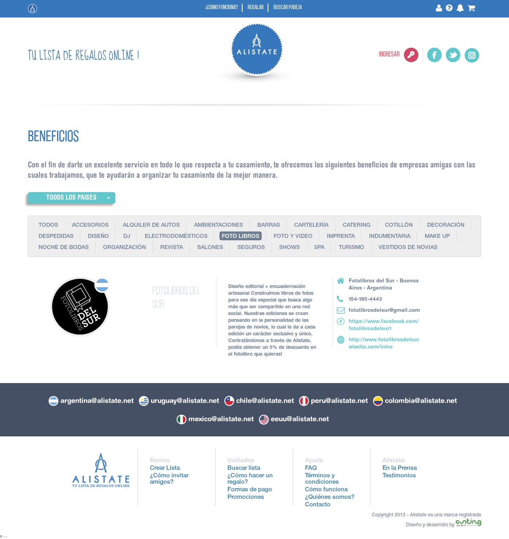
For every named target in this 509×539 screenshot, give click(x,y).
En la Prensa (400, 468)
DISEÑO (98, 236)
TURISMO (351, 248)
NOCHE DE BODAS (64, 248)
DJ (126, 236)
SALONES (210, 248)
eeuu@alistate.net (300, 419)
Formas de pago (249, 490)
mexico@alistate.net (221, 419)
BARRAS (268, 225)
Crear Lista (165, 468)
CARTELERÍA (311, 225)
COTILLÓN (399, 225)
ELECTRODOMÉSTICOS (176, 236)
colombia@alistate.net (421, 401)
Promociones (245, 497)
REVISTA (171, 248)
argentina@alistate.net (97, 401)
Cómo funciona (326, 490)
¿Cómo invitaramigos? (169, 479)
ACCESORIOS (90, 225)
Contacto (317, 505)
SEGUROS (251, 248)
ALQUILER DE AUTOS (151, 225)
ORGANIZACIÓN (124, 248)
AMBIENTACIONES (218, 225)
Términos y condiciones (322, 479)
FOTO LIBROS (240, 236)
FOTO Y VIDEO (293, 236)
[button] (71, 198)
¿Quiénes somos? (329, 497)
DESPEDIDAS (56, 236)
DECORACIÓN (445, 225)
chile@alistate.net (265, 401)
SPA (319, 248)
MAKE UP (437, 236)
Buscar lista (243, 468)
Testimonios (399, 476)
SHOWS (289, 248)
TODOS (48, 225)
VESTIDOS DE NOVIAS (408, 248)
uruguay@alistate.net (185, 401)
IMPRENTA (341, 236)
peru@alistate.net (339, 401)
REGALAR (256, 8)
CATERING (357, 225)
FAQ (311, 468)
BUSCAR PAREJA (288, 8)
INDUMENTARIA (389, 236)
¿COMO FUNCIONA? (222, 8)
